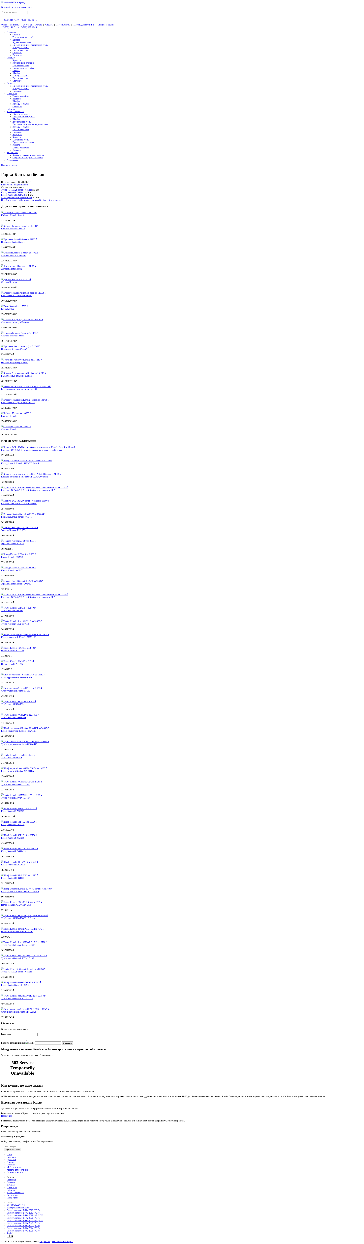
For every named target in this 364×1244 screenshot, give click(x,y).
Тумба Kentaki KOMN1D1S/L (15, 784)
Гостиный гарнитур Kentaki (14, 362)
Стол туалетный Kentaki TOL (15, 691)
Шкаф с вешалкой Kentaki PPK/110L (18, 637)
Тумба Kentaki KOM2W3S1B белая (18, 918)
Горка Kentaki (7, 309)
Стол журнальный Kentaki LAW (16, 197)
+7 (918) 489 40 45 (28, 20)
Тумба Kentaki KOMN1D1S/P (15, 798)
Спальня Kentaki (9, 429)
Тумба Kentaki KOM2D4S (13, 717)
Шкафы (16, 40)
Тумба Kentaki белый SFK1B (15, 624)
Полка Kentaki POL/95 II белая (16, 905)
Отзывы (49, 24)
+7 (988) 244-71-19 (16, 1205)
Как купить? (7, 184)
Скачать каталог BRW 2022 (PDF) (23, 1225)
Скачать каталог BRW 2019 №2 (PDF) (25, 1215)
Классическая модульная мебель (28, 155)
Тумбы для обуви (21, 96)
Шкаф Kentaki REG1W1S (13, 195)
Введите (13, 1043)
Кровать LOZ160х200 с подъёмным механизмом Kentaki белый (32, 450)
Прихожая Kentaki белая (12, 242)
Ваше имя (6, 1034)
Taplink (10, 1233)
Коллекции (12, 152)
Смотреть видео (9, 165)
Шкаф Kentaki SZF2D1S (12, 838)
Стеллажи (17, 52)
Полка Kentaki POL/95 (12, 664)
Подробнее (6, 1116)
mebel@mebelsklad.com (18, 1207)
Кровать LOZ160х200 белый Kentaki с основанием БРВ (28, 597)
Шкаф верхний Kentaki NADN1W (17, 771)
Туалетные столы (21, 65)
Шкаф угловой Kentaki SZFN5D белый (20, 891)
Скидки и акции (106, 24)
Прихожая (12, 93)
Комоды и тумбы (21, 47)
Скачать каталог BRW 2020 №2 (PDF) (25, 1220)
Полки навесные (21, 50)
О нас (4, 24)
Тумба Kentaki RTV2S (11, 757)
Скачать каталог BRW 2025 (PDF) (23, 1230)
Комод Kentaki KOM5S (12, 570)
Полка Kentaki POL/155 (12, 650)
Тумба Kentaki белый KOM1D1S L (18, 958)
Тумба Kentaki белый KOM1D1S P (18, 945)
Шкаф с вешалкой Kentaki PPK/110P (18, 731)
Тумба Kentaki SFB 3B (12, 610)
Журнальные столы (22, 42)
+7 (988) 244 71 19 (10, 20)
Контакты (14, 24)
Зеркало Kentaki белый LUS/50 (16, 584)
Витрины (17, 55)
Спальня (11, 58)
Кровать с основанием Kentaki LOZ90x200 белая (24, 476)
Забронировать (21, 184)
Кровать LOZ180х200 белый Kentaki (19, 503)
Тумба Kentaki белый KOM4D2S (17, 998)
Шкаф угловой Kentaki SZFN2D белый (20, 463)
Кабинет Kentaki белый (12, 215)
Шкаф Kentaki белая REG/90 (15, 985)
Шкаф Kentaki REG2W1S (13, 192)
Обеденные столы (21, 114)
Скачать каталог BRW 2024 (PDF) (23, 1228)
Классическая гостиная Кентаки (16, 295)
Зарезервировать (12, 1149)
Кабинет (11, 109)
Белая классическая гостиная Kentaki (19, 389)
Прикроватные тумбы (23, 68)
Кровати (17, 60)
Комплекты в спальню (23, 63)
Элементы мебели (15, 111)
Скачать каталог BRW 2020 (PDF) (23, 1218)
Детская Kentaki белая (11, 269)
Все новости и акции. (62, 1241)
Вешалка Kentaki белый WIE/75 (16, 517)
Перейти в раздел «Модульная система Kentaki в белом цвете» (31, 200)
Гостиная (11, 32)
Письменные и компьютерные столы (30, 45)
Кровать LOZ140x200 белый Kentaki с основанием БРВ (28, 490)
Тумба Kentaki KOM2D (12, 704)
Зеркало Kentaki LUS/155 (13, 530)
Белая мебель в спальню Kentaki (16, 376)
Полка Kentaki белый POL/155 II (17, 931)
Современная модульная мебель (28, 157)
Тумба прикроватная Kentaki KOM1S (19, 744)
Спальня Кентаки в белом (13, 255)
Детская (11, 83)
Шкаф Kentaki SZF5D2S (12, 824)
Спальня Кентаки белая (12, 335)
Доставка (27, 24)
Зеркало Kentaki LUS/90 (12, 543)
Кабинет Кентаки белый (13, 228)
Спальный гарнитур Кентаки (15, 322)
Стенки (16, 34)
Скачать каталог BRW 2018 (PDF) (23, 1210)
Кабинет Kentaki (9, 416)
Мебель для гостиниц (84, 24)
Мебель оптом (63, 24)
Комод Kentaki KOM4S (12, 557)
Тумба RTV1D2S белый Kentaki (16, 190)
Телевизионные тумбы (24, 37)
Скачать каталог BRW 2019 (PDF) (23, 1213)
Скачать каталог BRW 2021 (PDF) (23, 1223)
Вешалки (17, 98)
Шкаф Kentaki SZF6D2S (12, 811)
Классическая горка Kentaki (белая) (18, 402)
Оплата (38, 24)
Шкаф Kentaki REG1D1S (13, 878)
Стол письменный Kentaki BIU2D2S (18, 1012)
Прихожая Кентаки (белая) (14, 349)
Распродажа (12, 160)
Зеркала (16, 70)
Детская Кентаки (9, 282)
